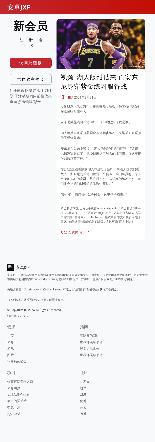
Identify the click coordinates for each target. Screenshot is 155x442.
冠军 (83, 388)
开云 (83, 407)
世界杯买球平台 (91, 342)
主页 (10, 335)
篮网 (75, 232)
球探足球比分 (89, 348)
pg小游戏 (14, 414)
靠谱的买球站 (17, 401)
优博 (83, 401)
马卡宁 (84, 232)
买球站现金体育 (18, 394)
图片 (10, 355)
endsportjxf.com (44, 279)
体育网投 (13, 388)
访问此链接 (30, 63)
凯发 (83, 394)
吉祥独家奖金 (30, 79)
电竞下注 (13, 407)
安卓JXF (18, 7)
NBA (69, 97)
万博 (83, 414)
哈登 (64, 232)
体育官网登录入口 (20, 381)
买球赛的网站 (89, 335)
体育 (10, 342)
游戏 (10, 348)
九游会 (85, 381)
